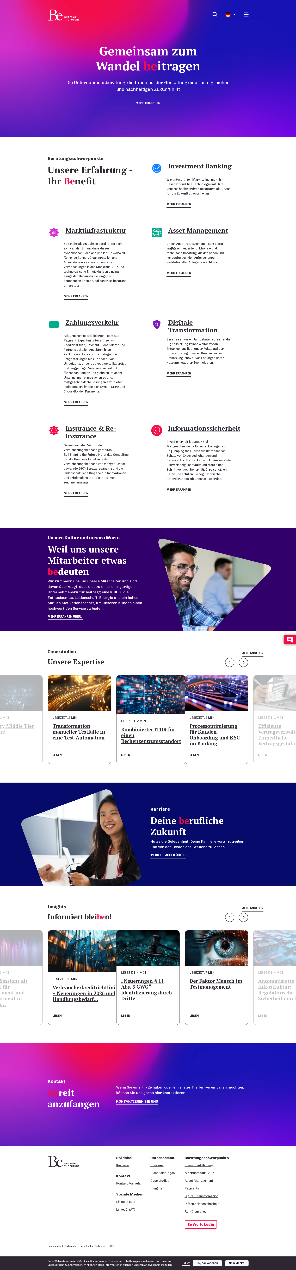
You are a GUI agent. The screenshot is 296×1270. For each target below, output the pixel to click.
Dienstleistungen (162, 1173)
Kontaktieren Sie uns (137, 1101)
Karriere (122, 1165)
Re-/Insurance (196, 1212)
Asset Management (199, 1181)
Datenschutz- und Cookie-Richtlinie (85, 1246)
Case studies (159, 1181)
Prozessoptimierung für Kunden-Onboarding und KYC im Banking (146, 735)
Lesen (57, 755)
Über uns (157, 1165)
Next (243, 662)
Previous (230, 662)
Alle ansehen (252, 653)
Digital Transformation (201, 1196)
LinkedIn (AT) (125, 1209)
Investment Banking (199, 1165)
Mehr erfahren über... (168, 855)
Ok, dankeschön (207, 1263)
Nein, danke (236, 1263)
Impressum (54, 1246)
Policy (186, 1262)
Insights (156, 1188)
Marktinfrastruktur (199, 1173)
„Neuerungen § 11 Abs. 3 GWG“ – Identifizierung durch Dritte (78, 990)
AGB (111, 1246)
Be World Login (201, 1224)
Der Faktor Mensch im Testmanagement (147, 984)
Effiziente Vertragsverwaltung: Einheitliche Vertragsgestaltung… (214, 735)
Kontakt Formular (129, 1183)
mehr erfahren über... (65, 616)
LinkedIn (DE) (125, 1202)
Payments (192, 1188)
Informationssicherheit (202, 1204)
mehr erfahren (148, 103)
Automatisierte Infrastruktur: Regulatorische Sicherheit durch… (212, 990)
